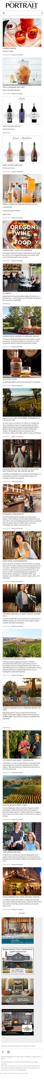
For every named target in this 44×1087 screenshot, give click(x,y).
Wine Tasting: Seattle (11, 126)
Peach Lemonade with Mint (14, 87)
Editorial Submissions (15, 1046)
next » (23, 913)
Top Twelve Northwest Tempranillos (18, 760)
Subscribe (4, 1046)
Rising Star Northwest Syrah (15, 805)
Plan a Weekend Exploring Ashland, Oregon (21, 897)
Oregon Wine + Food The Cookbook (17, 250)
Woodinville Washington (13, 514)
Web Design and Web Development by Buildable (14, 1073)
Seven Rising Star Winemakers (15, 561)
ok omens (7, 293)
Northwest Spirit (10, 379)
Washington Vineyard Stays (14, 659)
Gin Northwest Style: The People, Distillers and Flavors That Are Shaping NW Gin (21, 470)
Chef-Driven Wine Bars (12, 852)
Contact (32, 1046)
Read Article (6, 55)
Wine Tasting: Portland (12, 165)
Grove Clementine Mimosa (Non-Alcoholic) (20, 204)
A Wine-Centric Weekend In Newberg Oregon (21, 336)
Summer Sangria (9, 48)
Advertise (26, 1046)
